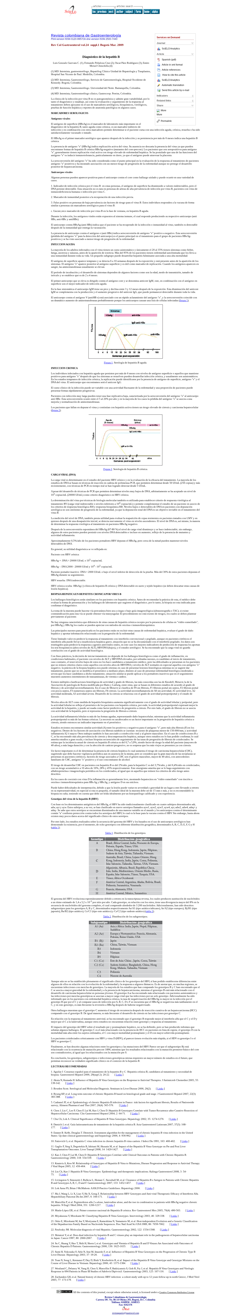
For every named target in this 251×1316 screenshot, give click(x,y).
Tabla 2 (107, 916)
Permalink (166, 121)
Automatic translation (173, 85)
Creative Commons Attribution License (176, 1292)
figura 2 (56, 410)
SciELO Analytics (171, 48)
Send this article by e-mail (175, 90)
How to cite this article (174, 75)
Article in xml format (172, 64)
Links (119, 1074)
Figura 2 (107, 469)
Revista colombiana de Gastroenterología (86, 35)
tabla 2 (149, 911)
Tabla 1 (109, 832)
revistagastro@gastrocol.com (125, 1313)
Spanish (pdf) (169, 59)
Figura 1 (108, 362)
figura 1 (184, 300)
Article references (171, 69)
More (163, 110)
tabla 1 (55, 827)
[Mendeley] (159, 110)
